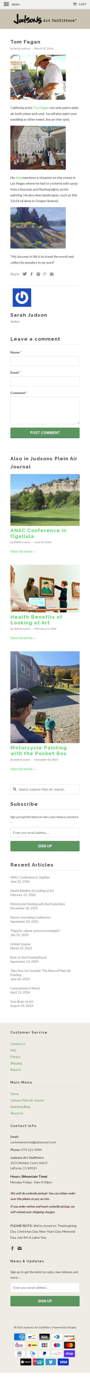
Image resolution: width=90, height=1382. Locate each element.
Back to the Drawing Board (28, 957)
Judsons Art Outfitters (37, 1327)
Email (15, 372)
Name (15, 352)
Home (14, 1094)
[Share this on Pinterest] (37, 274)
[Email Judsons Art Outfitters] (20, 1248)
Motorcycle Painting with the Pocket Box (38, 750)
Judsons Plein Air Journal (27, 1100)
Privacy (15, 1057)
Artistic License (20, 944)
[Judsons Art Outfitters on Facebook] (12, 1248)
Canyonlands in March (25, 988)
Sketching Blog (20, 1107)
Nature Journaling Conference (30, 917)
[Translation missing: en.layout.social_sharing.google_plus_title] (44, 274)
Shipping (16, 1063)
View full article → (23, 551)
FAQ (13, 1050)
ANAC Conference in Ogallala (30, 877)
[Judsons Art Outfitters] (45, 19)
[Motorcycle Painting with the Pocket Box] (45, 742)
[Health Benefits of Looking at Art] (45, 611)
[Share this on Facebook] (30, 274)
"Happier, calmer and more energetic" (35, 931)
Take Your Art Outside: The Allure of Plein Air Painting (40, 973)
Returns (15, 1070)
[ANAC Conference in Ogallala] (45, 525)
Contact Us (17, 1044)
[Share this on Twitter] (23, 274)
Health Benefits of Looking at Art (36, 620)
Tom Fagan (41, 108)
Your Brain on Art (21, 1001)
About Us (16, 1113)
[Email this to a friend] (51, 274)
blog (19, 178)
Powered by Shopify (64, 1327)
